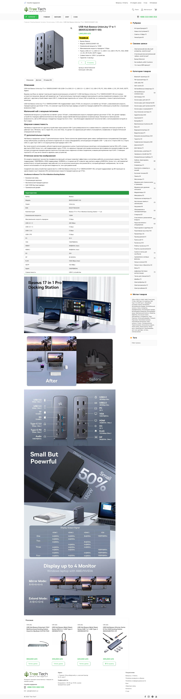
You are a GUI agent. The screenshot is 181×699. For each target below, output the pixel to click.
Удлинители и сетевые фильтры (141, 258)
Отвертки (137, 214)
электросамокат (136, 331)
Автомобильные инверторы (143, 88)
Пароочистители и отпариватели (140, 224)
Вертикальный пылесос (142, 313)
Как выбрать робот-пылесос (143, 62)
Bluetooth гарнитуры (140, 76)
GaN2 (142, 299)
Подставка (135, 320)
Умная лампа (135, 326)
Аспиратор (144, 308)
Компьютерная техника (38, 22)
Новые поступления (140, 31)
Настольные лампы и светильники (141, 202)
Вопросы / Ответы (131, 675)
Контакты (129, 688)
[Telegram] (152, 697)
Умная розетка (144, 326)
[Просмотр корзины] (155, 10)
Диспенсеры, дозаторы (142, 151)
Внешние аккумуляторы (142, 136)
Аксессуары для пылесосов (143, 106)
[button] (71, 28)
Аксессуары (51, 22)
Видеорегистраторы (140, 130)
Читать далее (33, 664)
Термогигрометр (136, 325)
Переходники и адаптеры (142, 228)
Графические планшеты (142, 142)
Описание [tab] (29, 80)
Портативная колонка (144, 320)
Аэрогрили (137, 118)
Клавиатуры (138, 165)
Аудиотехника (138, 115)
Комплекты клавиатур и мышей (142, 169)
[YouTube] (156, 697)
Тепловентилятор (147, 323)
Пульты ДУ (137, 240)
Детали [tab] (38, 80)
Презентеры (138, 234)
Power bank (151, 299)
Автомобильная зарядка (138, 306)
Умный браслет (139, 328)
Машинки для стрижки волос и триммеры (143, 183)
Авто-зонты (138, 85)
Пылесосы (137, 243)
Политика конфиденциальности (136, 681)
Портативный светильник (139, 321)
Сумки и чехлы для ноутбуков (140, 253)
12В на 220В (135, 299)
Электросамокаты (140, 285)
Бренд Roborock (139, 59)
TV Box (134, 301)
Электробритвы (139, 282)
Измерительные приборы (142, 157)
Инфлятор (134, 314)
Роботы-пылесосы (140, 246)
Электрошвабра (148, 328)
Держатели (138, 145)
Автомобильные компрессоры (139, 93)
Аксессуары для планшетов (143, 103)
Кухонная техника (140, 173)
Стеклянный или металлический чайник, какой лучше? (144, 55)
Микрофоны (138, 195)
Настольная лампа (143, 314)
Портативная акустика (141, 231)
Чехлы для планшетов (141, 276)
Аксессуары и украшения (142, 109)
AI (139, 299)
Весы (136, 127)
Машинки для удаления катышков (141, 188)
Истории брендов (140, 28)
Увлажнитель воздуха (148, 325)
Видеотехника (138, 133)
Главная (26, 22)
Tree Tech (33, 696)
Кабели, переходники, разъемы (141, 161)
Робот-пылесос (136, 343)
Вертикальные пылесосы (142, 124)
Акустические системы (142, 112)
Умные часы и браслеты (142, 265)
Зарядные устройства (141, 154)
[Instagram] (149, 697)
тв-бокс (146, 330)
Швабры (137, 279)
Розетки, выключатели (141, 249)
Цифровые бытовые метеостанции (140, 272)
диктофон (140, 330)
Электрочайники (139, 288)
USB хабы (59, 22)
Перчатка (134, 318)
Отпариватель (144, 316)
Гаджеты (137, 139)
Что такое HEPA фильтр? (142, 65)
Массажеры (138, 179)
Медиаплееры (138, 192)
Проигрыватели (139, 237)
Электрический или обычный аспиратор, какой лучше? (143, 50)
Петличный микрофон (144, 318)
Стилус (139, 323)
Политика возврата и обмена (135, 678)
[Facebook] (145, 697)
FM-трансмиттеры (140, 79)
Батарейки (137, 121)
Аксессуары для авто (141, 100)
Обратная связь (131, 686)
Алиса (139, 308)
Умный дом (138, 37)
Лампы (136, 176)
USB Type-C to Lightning (143, 301)
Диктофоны (138, 148)
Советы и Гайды (139, 34)
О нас (127, 691)
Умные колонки (139, 262)
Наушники (137, 206)
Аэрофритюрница (137, 309)
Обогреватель (136, 316)
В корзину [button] (110, 664)
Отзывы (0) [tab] (48, 80)
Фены (136, 268)
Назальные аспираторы (142, 198)
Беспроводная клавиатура (139, 311)
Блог (127, 683)
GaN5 (146, 299)
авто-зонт (134, 330)
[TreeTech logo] (35, 9)
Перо (150, 316)
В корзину (90, 62)
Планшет (152, 318)
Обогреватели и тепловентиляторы (140, 210)
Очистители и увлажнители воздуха (143, 218)
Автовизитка (145, 304)
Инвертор (152, 313)
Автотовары (138, 97)
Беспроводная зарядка (148, 309)
